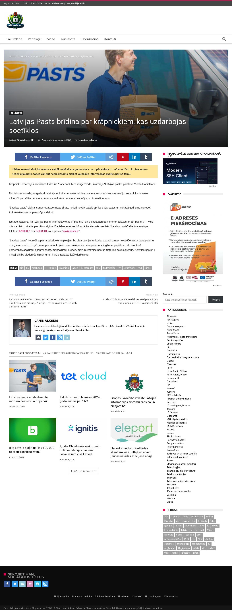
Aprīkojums (173, 319)
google (168, 525)
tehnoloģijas (198, 543)
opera (179, 534)
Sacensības (173, 450)
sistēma (209, 539)
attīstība (175, 516)
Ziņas (147, 267)
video (211, 548)
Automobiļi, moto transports (182, 336)
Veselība (171, 494)
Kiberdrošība (171, 596)
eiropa (186, 521)
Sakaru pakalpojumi (177, 457)
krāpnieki (64, 267)
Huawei (171, 388)
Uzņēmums (129, 267)
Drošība (168, 521)
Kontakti (137, 596)
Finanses (171, 364)
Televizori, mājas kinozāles (181, 481)
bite (169, 347)
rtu (193, 539)
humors (171, 391)
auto (185, 516)
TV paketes (173, 487)
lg (191, 530)
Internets (171, 402)
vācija (175, 552)
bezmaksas (197, 516)
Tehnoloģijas (173, 467)
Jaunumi (25, 56)
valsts (196, 548)
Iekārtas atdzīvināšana (179, 398)
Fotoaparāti (173, 378)
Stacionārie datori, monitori (181, 463)
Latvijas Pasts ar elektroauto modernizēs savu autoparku (28, 399)
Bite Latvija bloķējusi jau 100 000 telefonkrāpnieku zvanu (31, 450)
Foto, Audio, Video (177, 371)
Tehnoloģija (183, 543)
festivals (202, 521)
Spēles (170, 460)
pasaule (190, 534)
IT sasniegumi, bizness (178, 405)
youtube (185, 552)
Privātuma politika (82, 596)
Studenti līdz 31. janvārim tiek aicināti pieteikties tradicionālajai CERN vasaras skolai (130, 298)
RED (186, 539)
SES (98, 267)
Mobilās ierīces (175, 426)
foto (212, 521)
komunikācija (171, 530)
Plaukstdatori (174, 436)
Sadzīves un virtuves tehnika (182, 453)
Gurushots (172, 381)
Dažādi (170, 360)
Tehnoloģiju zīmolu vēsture (181, 470)
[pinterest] (123, 157)
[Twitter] (15, 584)
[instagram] (45, 584)
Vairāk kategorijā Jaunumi (114, 353)
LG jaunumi (172, 412)
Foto (169, 367)
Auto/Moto (173, 333)
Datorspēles (173, 353)
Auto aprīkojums (176, 326)
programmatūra (172, 539)
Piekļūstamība (61, 596)
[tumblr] (146, 157)
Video (170, 501)
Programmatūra (175, 443)
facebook (37, 267)
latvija (75, 267)
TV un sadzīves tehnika (179, 491)
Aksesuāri (172, 316)
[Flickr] (30, 584)
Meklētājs (168, 294)
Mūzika (170, 429)
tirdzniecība (109, 267)
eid (21, 267)
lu (196, 530)
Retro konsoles (175, 446)
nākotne (168, 534)
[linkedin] (134, 157)
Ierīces (178, 525)
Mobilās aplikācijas (177, 422)
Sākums (13, 56)
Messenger (87, 267)
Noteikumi (123, 596)
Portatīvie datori (176, 439)
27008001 (41, 231)
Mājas (210, 530)
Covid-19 (172, 350)
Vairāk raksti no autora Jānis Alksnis (68, 353)
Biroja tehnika (174, 343)
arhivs (170, 323)
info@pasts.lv (71, 231)
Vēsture (171, 498)
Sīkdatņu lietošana (105, 596)
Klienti (52, 267)
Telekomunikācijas (176, 474)
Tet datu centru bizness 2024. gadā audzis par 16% (80, 399)
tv (120, 267)
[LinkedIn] (22, 584)
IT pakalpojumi (153, 596)
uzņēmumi (169, 548)
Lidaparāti (172, 415)
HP (168, 384)
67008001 (25, 231)
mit (202, 530)
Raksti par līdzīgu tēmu (24, 353)
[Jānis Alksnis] (15, 11)
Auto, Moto (173, 329)
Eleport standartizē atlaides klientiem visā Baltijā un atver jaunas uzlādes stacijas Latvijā (131, 452)
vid (140, 267)
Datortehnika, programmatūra (183, 357)
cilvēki (209, 516)
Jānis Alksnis (23, 140)
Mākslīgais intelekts (177, 419)
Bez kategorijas (175, 340)
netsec (170, 433)
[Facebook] (7, 584)
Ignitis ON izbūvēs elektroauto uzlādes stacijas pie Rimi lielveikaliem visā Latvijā (80, 450)
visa (166, 552)
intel (202, 525)
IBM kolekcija (174, 395)
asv (166, 516)
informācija (190, 525)
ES (27, 267)
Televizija (172, 477)
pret (199, 534)
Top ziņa (171, 484)
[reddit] (111, 157)
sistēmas (169, 543)
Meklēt (215, 299)
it (45, 267)
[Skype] (37, 584)
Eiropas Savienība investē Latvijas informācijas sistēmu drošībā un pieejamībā (133, 402)
